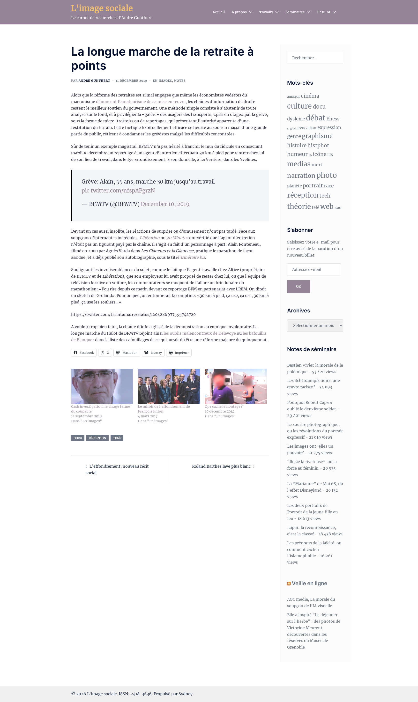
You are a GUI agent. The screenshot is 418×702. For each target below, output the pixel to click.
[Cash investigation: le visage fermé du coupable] (102, 386)
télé (117, 438)
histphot (318, 145)
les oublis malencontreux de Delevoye (200, 333)
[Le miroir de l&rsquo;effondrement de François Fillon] (169, 386)
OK (298, 286)
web (327, 206)
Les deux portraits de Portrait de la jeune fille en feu (312, 512)
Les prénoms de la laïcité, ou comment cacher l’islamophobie (314, 549)
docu (78, 438)
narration (301, 175)
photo (326, 175)
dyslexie (296, 119)
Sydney (186, 693)
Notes (180, 80)
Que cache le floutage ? (224, 406)
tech (324, 195)
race (329, 186)
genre (294, 136)
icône (319, 154)
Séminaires (295, 12)
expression (329, 127)
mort (317, 165)
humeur (297, 154)
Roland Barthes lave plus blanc (221, 466)
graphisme (317, 136)
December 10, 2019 (165, 204)
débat (315, 117)
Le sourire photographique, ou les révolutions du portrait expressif (315, 431)
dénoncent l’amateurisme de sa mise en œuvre (141, 101)
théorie (299, 206)
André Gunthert (94, 80)
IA (310, 155)
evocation (307, 127)
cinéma (310, 96)
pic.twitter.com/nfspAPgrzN (118, 190)
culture (299, 106)
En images (162, 80)
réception (97, 438)
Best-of (323, 12)
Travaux (266, 12)
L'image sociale (102, 8)
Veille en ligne (309, 583)
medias (299, 164)
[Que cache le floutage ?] (236, 386)
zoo (338, 207)
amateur (293, 97)
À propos (239, 12)
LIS (330, 155)
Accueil (219, 12)
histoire (296, 145)
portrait (313, 185)
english (292, 128)
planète (294, 186)
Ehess (333, 119)
